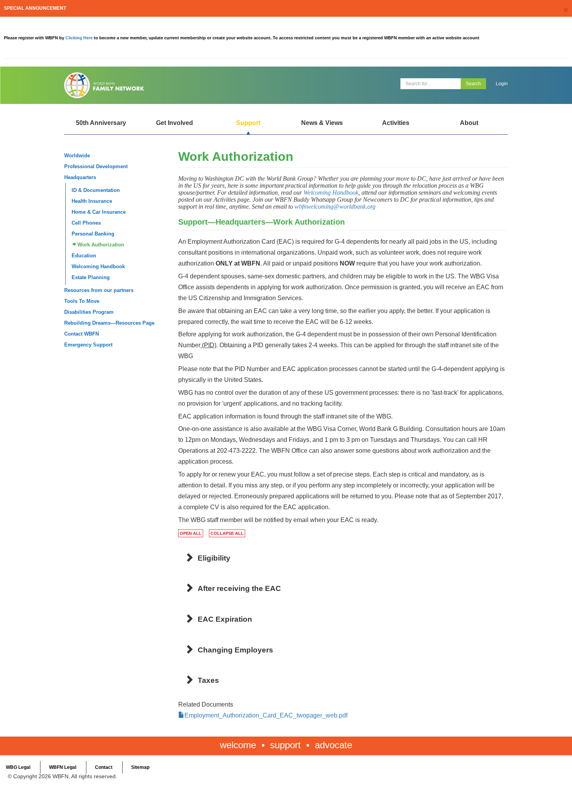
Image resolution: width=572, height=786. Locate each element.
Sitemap (140, 767)
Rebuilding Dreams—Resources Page (109, 323)
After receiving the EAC (239, 588)
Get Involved (174, 123)
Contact (103, 767)
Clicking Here (79, 37)
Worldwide (77, 155)
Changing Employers (235, 650)
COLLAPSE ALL (227, 533)
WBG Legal (18, 767)
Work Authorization (100, 245)
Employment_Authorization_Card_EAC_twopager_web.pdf (265, 715)
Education (84, 255)
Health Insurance (92, 201)
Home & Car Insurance (99, 212)
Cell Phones (86, 223)
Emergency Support (88, 345)
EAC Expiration (225, 619)
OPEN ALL (191, 533)
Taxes (208, 680)
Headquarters (80, 177)
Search (473, 83)
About (469, 123)
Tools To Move (81, 301)
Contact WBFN (81, 334)
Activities (395, 123)
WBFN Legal (62, 767)
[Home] (172, 85)
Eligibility (214, 558)
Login (502, 83)
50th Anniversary (101, 123)
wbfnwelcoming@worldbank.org (335, 206)
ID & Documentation (96, 190)
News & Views (322, 123)
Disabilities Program (89, 312)
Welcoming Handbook (98, 266)
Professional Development (96, 166)
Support (248, 123)
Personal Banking (93, 234)
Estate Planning (91, 277)
